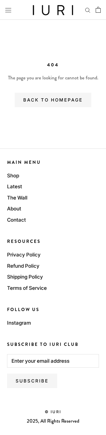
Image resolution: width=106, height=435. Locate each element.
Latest (14, 186)
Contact (16, 220)
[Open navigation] (8, 9)
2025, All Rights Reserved (53, 420)
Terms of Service (27, 288)
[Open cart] (98, 10)
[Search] (87, 9)
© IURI (53, 411)
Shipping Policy (25, 277)
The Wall (17, 198)
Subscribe (32, 381)
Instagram (19, 323)
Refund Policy (23, 266)
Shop (13, 176)
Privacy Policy (24, 255)
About (14, 209)
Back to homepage (53, 100)
